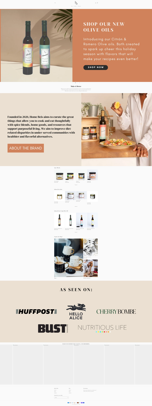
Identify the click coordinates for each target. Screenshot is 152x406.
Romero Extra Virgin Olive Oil (69, 228)
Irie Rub (66, 181)
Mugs (55, 278)
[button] (55, 3)
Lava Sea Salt (89, 202)
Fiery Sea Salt (56, 201)
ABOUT (55, 390)
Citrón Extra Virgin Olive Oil (58, 228)
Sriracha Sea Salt (78, 200)
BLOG (55, 391)
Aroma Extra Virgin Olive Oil (80, 228)
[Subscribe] (67, 397)
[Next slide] (77, 83)
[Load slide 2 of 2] (75, 82)
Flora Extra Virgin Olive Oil (90, 228)
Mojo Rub (77, 181)
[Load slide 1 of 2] (74, 82)
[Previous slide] (72, 83)
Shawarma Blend (56, 181)
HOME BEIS (75, 404)
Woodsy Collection (86, 278)
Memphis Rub (89, 181)
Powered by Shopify (78, 404)
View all (76, 184)
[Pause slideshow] (79, 83)
